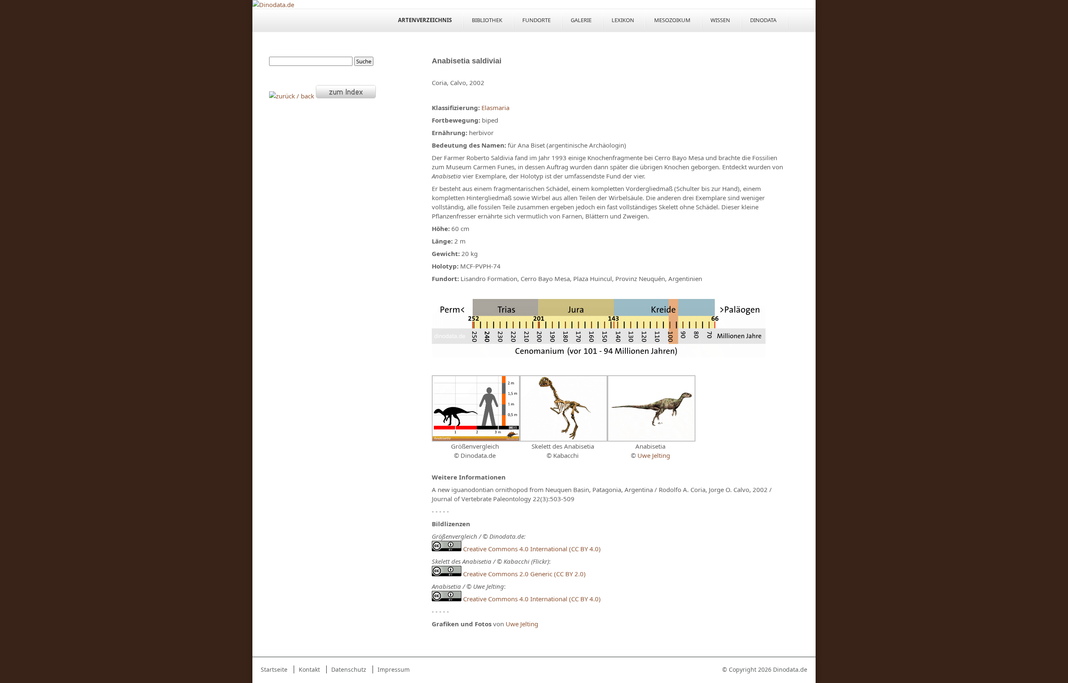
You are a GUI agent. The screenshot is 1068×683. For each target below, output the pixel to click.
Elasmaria (495, 107)
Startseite (274, 669)
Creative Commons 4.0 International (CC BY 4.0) (531, 549)
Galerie (581, 20)
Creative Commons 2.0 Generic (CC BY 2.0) (524, 574)
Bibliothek (487, 20)
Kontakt (309, 669)
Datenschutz (348, 669)
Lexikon (623, 20)
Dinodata (763, 20)
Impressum (394, 669)
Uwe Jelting (653, 455)
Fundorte (536, 20)
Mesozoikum (672, 20)
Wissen (720, 20)
